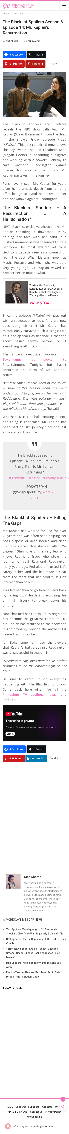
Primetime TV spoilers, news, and (34, 694)
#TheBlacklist (20, 477)
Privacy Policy (53, 1111)
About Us (47, 1106)
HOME (9, 1106)
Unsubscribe (34, 1116)
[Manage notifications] (8, 1126)
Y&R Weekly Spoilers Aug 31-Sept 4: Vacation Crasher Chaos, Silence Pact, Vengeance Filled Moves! (33, 953)
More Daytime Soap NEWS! (24, 919)
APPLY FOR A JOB (18, 1111)
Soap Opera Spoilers (27, 1106)
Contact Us (36, 1111)
